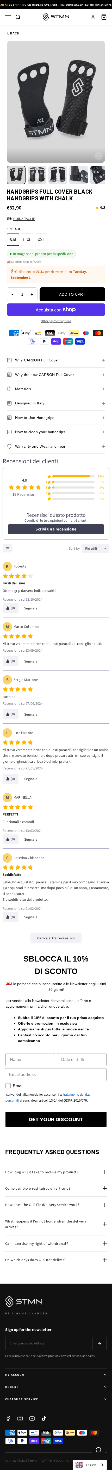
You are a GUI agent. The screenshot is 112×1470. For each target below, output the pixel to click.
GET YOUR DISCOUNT (56, 1119)
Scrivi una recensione (56, 529)
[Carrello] (104, 17)
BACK (15, 33)
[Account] (93, 17)
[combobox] (90, 1465)
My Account (15, 1375)
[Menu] (8, 17)
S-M (13, 240)
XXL (41, 240)
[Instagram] (20, 1418)
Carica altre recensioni (56, 938)
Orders (12, 1387)
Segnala (31, 608)
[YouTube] (32, 1418)
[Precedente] (6, 5)
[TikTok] (44, 1418)
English (91, 1465)
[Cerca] (18, 17)
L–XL (27, 240)
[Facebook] (8, 1418)
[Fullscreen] (98, 156)
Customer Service (21, 1399)
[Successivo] (106, 5)
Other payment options (56, 321)
